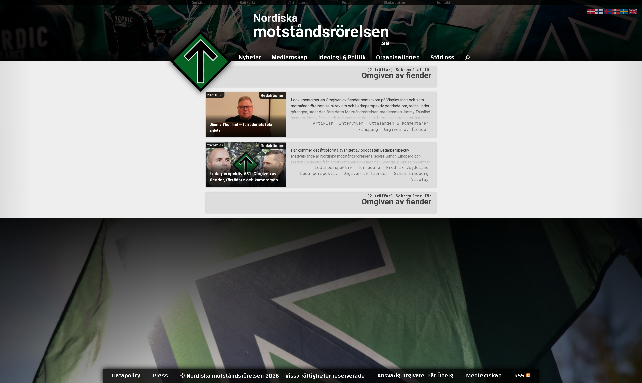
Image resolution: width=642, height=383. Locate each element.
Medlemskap (484, 375)
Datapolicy (126, 375)
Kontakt (443, 2)
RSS (519, 375)
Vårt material (298, 2)
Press (346, 2)
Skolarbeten (394, 2)
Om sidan (199, 2)
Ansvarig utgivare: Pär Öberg (415, 375)
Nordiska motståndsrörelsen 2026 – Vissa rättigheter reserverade (272, 375)
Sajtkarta (247, 2)
